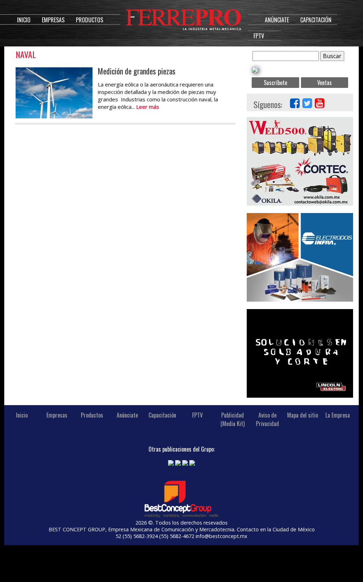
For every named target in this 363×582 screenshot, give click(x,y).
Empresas (53, 20)
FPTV (258, 36)
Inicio (23, 20)
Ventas (324, 82)
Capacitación (315, 20)
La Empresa (337, 415)
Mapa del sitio (302, 415)
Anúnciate (277, 20)
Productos (89, 20)
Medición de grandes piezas (136, 71)
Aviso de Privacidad (267, 419)
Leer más (147, 106)
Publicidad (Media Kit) (232, 419)
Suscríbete (275, 82)
